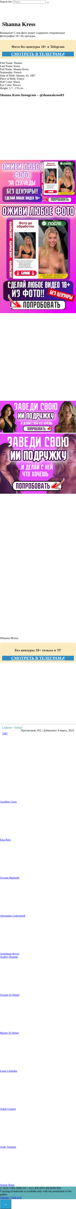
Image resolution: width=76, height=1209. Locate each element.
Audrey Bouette (9, 956)
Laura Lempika (8, 1070)
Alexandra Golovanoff (12, 915)
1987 (5, 733)
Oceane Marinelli (9, 877)
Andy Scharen (8, 1146)
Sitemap (4, 1197)
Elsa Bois (5, 839)
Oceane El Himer (9, 994)
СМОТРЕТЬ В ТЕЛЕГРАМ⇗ (38, 54)
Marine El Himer (9, 1032)
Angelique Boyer (9, 953)
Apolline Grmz (8, 801)
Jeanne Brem (7, 1184)
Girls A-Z (16, 1197)
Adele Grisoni (8, 1108)
